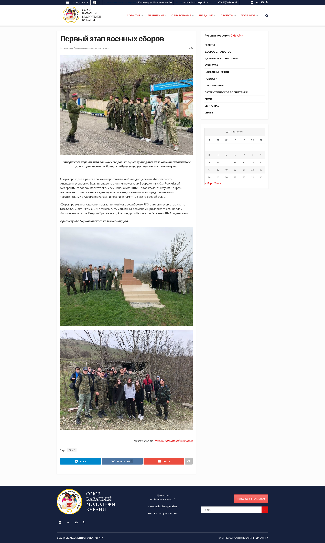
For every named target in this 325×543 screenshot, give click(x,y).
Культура (211, 65)
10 (209, 162)
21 (244, 169)
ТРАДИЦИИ (206, 15)
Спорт (208, 112)
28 (244, 177)
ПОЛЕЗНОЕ (248, 15)
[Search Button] (265, 509)
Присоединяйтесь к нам (251, 498)
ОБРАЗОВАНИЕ (181, 15)
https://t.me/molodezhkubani (174, 441)
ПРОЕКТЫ (227, 15)
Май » (217, 183)
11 (218, 162)
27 (235, 177)
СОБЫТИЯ (133, 15)
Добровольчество (217, 51)
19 (226, 169)
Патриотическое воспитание (91, 48)
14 (244, 162)
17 (209, 169)
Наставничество (216, 72)
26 (226, 177)
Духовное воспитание (221, 58)
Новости (67, 48)
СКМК (72, 450)
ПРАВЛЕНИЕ (156, 15)
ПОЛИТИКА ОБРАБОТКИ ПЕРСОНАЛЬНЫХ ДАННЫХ (243, 537)
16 (261, 162)
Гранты (209, 45)
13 (235, 162)
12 (226, 162)
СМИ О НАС (211, 105)
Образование (214, 85)
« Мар (208, 183)
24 (209, 177)
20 (235, 169)
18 (218, 169)
